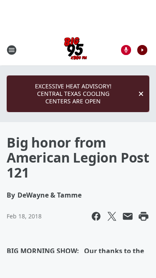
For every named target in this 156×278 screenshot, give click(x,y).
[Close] (141, 94)
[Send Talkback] (126, 50)
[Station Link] (75, 49)
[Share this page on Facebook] (96, 216)
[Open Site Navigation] (12, 50)
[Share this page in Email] (128, 216)
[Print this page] (143, 216)
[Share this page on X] (112, 216)
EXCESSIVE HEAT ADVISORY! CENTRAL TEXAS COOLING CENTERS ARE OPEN (73, 93)
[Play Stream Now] (142, 50)
